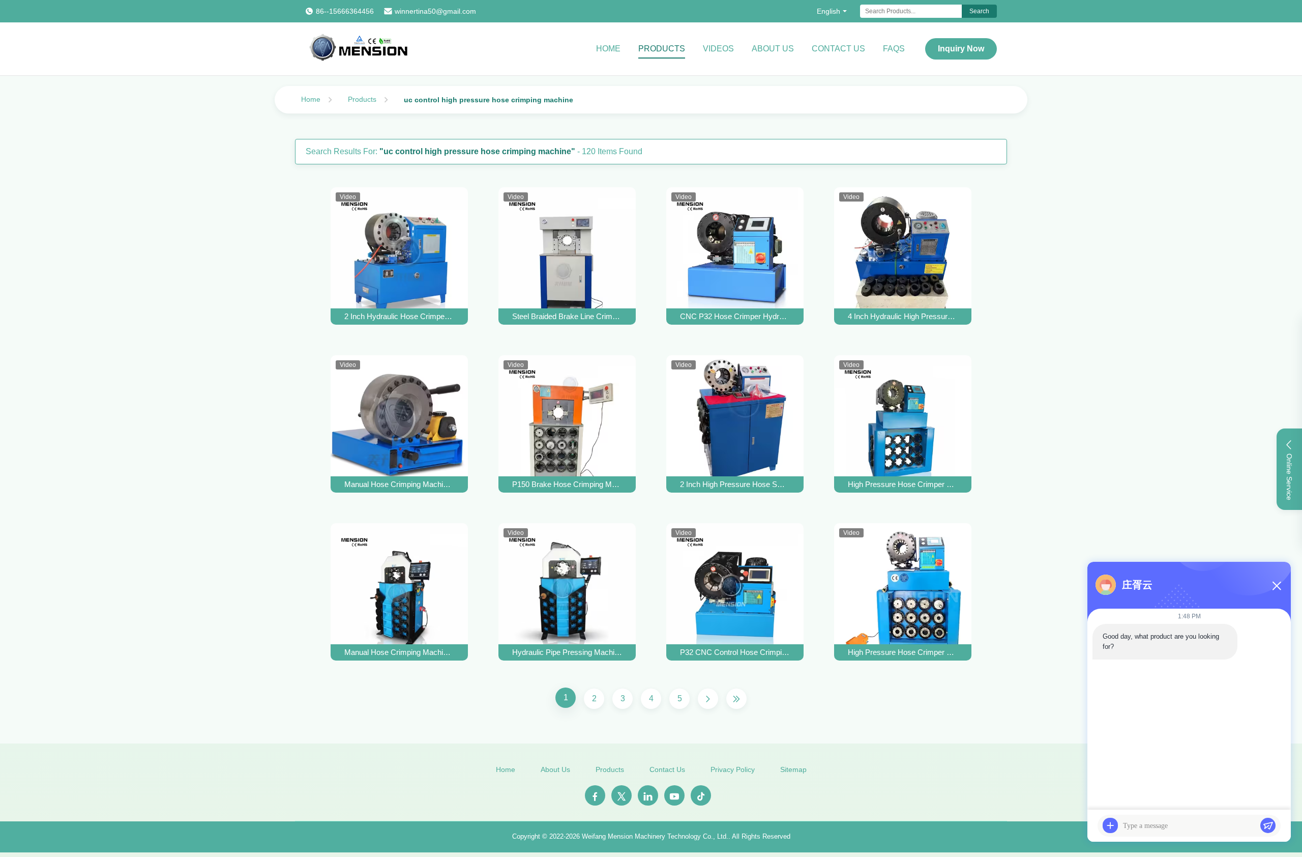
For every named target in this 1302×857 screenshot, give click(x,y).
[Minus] (1276, 586)
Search (979, 11)
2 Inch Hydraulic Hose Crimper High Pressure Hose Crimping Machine (399, 316)
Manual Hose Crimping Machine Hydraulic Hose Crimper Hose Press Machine (399, 652)
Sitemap (793, 769)
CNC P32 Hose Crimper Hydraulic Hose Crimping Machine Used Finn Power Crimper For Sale (735, 316)
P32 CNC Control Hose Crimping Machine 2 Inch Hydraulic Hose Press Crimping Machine (735, 652)
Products (661, 48)
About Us (773, 48)
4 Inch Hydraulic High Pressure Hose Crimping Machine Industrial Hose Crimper (903, 316)
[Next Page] (708, 699)
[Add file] (1110, 825)
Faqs (894, 48)
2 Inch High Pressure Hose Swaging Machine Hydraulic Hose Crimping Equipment (735, 484)
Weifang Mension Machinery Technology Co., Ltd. (655, 836)
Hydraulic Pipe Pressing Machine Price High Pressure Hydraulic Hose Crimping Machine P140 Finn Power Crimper (567, 652)
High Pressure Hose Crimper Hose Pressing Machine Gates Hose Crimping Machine (903, 484)
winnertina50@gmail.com (435, 11)
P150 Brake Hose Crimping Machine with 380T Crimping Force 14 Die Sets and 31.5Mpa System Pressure (567, 484)
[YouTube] (674, 795)
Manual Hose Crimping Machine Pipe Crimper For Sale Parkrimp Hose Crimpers (399, 484)
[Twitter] (621, 795)
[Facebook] (595, 795)
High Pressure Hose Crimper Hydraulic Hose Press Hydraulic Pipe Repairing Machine (903, 652)
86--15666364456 (345, 11)
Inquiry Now (961, 48)
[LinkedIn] (648, 795)
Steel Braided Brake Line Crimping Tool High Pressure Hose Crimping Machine (567, 316)
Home (608, 48)
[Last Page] (736, 699)
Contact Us (838, 48)
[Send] (1268, 825)
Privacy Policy (733, 769)
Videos (718, 48)
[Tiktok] (701, 795)
